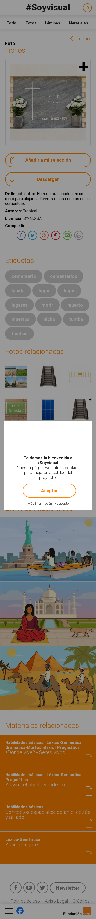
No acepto (61, 503)
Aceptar (49, 490)
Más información (40, 503)
